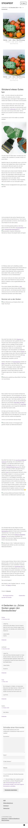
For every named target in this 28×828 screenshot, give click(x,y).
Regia (3, 363)
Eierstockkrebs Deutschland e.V (12, 229)
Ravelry (22, 351)
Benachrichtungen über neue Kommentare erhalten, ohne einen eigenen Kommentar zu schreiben (13, 784)
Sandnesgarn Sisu (19, 566)
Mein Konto (4, 825)
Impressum (6, 805)
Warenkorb (21, 824)
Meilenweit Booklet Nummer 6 (13, 467)
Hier (7, 472)
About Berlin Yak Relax (19, 402)
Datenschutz (6, 808)
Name (5, 755)
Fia (20, 7)
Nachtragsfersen (17, 361)
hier (24, 355)
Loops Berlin (23, 404)
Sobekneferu (22, 596)
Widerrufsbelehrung (8, 803)
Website (5, 768)
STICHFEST (7, 3)
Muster (9, 465)
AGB (4, 800)
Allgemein (8, 591)
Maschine (19, 339)
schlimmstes (13, 109)
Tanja (20, 286)
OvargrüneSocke (20, 227)
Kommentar (6, 736)
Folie (3, 680)
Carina (3, 617)
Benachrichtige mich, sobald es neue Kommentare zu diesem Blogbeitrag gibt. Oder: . (13, 782)
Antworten (4, 640)
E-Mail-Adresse (7, 761)
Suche (14, 825)
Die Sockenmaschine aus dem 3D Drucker (7, 596)
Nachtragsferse (5, 531)
